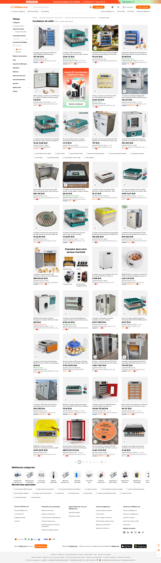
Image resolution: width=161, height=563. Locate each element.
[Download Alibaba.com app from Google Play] (140, 546)
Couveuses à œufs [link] (103, 17)
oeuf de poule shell (74, 493)
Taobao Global (88, 554)
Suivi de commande (129, 517)
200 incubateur (90, 157)
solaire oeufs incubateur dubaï (136, 489)
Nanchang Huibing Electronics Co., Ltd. (74, 199)
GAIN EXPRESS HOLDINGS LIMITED (73, 369)
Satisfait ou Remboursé (48, 514)
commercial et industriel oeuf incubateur (70, 489)
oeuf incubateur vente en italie (72, 157)
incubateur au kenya (91, 489)
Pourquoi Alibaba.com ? (21, 510)
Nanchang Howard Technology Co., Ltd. (103, 105)
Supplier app (73, 546)
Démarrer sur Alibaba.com (130, 514)
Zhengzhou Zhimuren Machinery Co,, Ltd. (75, 62)
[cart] (118, 7)
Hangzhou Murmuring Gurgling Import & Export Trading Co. (76, 147)
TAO (95, 554)
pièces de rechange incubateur (96, 153)
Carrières (17, 521)
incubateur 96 (60, 493)
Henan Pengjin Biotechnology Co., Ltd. (74, 240)
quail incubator (88, 493)
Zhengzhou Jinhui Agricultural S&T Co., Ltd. (134, 103)
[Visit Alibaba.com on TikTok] (143, 532)
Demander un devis (74, 516)
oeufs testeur (39, 157)
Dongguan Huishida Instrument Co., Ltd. (103, 326)
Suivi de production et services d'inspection (50, 525)
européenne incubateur (138, 153)
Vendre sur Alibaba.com (130, 510)
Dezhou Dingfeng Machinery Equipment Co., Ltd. (135, 197)
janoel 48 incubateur (53, 157)
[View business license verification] (97, 560)
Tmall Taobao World (71, 554)
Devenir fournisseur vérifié (131, 521)
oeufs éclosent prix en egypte (43, 153)
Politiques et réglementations (50, 530)
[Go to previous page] (75, 462)
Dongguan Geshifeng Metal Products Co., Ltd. (135, 62)
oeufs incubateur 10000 (76, 153)
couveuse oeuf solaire (20, 497)
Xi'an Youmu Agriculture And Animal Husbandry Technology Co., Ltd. (105, 197)
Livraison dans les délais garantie (51, 517)
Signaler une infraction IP (103, 524)
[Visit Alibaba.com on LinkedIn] (128, 532)
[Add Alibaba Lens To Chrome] (41, 546)
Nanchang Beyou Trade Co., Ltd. (131, 326)
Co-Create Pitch (19, 514)
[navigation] (21, 240)
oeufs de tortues (36, 497)
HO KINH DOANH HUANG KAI (41, 147)
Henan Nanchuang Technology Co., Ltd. (44, 60)
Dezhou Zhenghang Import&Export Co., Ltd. (45, 371)
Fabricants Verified (74, 512)
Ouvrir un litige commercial (104, 517)
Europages (107, 554)
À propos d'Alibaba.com (21, 506)
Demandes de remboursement (105, 521)
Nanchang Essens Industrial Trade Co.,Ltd (45, 103)
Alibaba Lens (23, 546)
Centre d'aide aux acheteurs (104, 510)
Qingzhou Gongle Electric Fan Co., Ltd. (44, 412)
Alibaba (35, 17)
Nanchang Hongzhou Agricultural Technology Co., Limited (135, 240)
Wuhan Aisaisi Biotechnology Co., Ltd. (103, 282)
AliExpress (54, 554)
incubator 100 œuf (126, 493)
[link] (158, 545)
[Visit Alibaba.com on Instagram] (135, 532)
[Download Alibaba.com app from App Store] (126, 546)
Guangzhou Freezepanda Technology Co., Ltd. (105, 240)
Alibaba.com (115, 546)
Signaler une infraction (102, 528)
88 (101, 462)
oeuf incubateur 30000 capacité (23, 489)
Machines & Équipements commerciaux (51, 17)
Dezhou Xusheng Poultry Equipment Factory (75, 327)
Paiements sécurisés (48, 510)
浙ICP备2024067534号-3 (128, 560)
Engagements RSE (19, 517)
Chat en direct (100, 514)
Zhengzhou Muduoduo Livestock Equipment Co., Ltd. (46, 282)
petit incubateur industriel (22, 493)
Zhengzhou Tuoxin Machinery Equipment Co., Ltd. (105, 60)
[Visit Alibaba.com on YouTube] (139, 532)
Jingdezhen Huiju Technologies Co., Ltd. (133, 369)
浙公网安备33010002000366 (111, 560)
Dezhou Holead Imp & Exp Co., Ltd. (102, 147)
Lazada (81, 554)
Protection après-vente (48, 521)
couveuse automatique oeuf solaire (107, 493)
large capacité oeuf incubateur (45, 489)
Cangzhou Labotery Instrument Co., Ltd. (133, 147)
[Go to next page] (105, 462)
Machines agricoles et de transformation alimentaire (80, 17)
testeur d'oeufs (61, 153)
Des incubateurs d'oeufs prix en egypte (112, 489)
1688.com (61, 554)
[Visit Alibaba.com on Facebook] (124, 532)
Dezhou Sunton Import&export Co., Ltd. (103, 369)
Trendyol (100, 554)
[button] (90, 7)
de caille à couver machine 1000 (42, 493)
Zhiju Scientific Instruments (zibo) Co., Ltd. (45, 327)
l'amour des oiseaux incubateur (118, 153)
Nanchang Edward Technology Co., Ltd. (44, 240)
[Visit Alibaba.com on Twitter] (132, 532)
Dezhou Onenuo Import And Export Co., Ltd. (46, 197)
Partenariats (126, 524)
